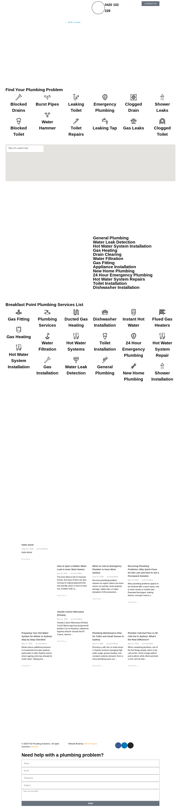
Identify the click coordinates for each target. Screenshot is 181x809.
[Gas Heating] (19, 330)
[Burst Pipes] (47, 97)
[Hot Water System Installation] (19, 347)
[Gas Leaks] (134, 121)
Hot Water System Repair (162, 349)
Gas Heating (19, 337)
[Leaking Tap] (105, 121)
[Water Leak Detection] (76, 360)
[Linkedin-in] (124, 745)
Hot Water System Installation (19, 360)
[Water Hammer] (47, 115)
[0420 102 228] (98, 7)
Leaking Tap (105, 128)
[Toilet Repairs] (76, 121)
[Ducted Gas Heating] (76, 312)
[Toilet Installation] (105, 336)
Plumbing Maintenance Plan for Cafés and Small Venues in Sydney (108, 636)
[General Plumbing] (105, 360)
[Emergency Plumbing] (105, 97)
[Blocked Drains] (19, 97)
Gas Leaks (133, 128)
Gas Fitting (19, 319)
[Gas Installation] (47, 360)
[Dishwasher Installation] (105, 312)
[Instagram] (130, 745)
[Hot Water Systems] (76, 336)
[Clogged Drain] (134, 97)
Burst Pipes (47, 104)
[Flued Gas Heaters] (162, 312)
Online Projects (90, 744)
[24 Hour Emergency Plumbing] (134, 336)
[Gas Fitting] (19, 312)
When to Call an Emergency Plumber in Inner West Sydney (107, 569)
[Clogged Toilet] (162, 121)
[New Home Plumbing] (134, 366)
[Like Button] (87, 595)
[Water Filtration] (47, 336)
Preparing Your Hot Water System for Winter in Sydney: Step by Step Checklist (37, 636)
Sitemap (34, 747)
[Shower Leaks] (162, 97)
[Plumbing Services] (47, 312)
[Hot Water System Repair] (162, 336)
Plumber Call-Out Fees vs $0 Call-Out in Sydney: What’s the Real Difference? (143, 636)
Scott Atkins (43, 549)
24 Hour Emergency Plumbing (133, 349)
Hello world (27, 545)
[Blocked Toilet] (19, 121)
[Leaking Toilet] (76, 97)
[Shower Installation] (162, 366)
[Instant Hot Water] (134, 312)
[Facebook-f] (118, 745)
